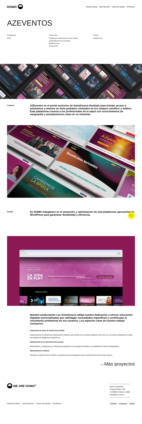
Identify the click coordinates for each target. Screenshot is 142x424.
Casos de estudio (43, 403)
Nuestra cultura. (92, 7)
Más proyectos (117, 364)
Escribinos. (131, 7)
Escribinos (57, 403)
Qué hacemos (28, 403)
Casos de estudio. (118, 7)
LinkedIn (113, 403)
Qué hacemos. (104, 7)
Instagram (123, 403)
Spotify (132, 403)
